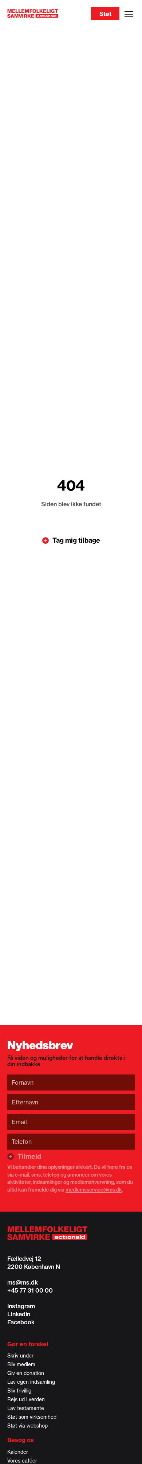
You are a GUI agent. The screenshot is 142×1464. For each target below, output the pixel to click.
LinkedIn (18, 1314)
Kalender (17, 1452)
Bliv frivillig (19, 1391)
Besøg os (20, 1440)
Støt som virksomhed (31, 1417)
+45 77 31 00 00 (30, 1290)
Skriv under (20, 1356)
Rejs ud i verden (26, 1399)
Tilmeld (29, 1156)
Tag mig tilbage (76, 540)
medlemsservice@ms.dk (94, 1190)
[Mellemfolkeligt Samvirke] (71, 1233)
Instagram (21, 1306)
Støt (105, 14)
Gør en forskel (27, 1344)
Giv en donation (25, 1373)
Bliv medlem (21, 1364)
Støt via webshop (27, 1426)
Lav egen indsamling (31, 1382)
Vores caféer (22, 1461)
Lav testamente (25, 1408)
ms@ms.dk (22, 1282)
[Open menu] (129, 14)
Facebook (21, 1322)
